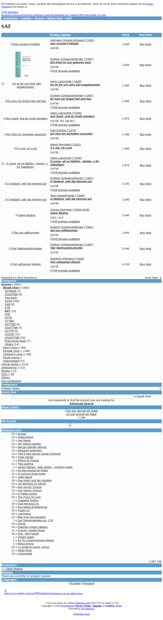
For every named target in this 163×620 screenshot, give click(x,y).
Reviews (7, 572)
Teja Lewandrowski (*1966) (67, 195)
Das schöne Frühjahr (64, 43)
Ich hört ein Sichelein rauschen (71, 133)
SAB (7, 304)
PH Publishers (67, 605)
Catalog (26, 18)
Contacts (27, 15)
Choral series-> (11, 364)
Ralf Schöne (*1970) (63, 130)
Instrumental (11, 361)
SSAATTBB (12, 337)
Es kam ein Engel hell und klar (71, 99)
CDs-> (5, 374)
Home (4, 15)
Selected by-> (10, 367)
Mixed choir (55, 18)
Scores (39, 18)
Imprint (97, 605)
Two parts (11, 297)
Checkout (88, 15)
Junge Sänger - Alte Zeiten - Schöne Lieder (45, 467)
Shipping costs (83, 603)
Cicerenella (25, 553)
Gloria (21, 523)
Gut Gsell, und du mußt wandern (72, 116)
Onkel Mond (25, 437)
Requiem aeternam (30, 450)
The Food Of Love (29, 497)
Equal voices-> (12, 357)
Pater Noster (26, 457)
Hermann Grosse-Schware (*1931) (72, 40)
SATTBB (10, 324)
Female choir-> (12, 351)
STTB (8, 317)
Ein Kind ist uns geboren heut (70, 62)
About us (18, 15)
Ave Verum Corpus (30, 487)
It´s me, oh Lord (61, 147)
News (10, 15)
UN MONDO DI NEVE (32, 483)
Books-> (6, 371)
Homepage (10, 18)
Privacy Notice (83, 605)
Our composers (11, 381)
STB (7, 307)
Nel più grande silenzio (32, 447)
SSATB (9, 334)
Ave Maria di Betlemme (32, 507)
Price (125, 34)
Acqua (22, 433)
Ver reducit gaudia (29, 443)
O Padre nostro (27, 493)
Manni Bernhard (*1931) (65, 144)
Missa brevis (26, 543)
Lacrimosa (24, 513)
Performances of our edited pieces (66, 593)
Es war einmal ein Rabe (81, 414)
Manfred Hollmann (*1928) (67, 258)
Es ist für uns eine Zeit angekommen (75, 84)
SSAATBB (11, 294)
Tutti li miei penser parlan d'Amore (39, 453)
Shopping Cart (11, 430)
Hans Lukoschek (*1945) (66, 81)
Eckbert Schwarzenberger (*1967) (71, 59)
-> (7, 284)
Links (52, 15)
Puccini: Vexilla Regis (31, 530)
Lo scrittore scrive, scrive (33, 547)
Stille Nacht (25, 477)
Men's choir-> (11, 347)
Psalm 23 (24, 510)
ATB (7, 314)
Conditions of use (40, 15)
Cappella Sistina (28, 500)
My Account (99, 15)
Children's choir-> (14, 354)
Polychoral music (15, 341)
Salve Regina (59, 213)
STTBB (9, 321)
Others (9, 344)
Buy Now (145, 44)
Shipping (59, 15)
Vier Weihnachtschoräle (66, 248)
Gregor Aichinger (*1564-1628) (69, 209)
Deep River (25, 550)
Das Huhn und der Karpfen (35, 480)
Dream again (26, 537)
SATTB (9, 331)
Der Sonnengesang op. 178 (35, 520)
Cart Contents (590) (74, 15)
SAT (69, 18)
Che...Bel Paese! (28, 533)
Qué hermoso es (28, 503)
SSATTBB (11, 327)
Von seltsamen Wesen (65, 262)
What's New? (10, 407)
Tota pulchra (25, 463)
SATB (8, 301)
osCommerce (88, 608)
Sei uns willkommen (64, 230)
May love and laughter (32, 517)
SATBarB (10, 291)
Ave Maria (24, 440)
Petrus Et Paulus (28, 460)
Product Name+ (60, 34)
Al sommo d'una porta (31, 473)
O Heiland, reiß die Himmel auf (71, 181)
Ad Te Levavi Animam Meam (36, 540)
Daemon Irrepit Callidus (33, 527)
